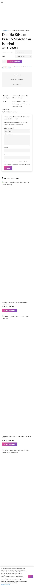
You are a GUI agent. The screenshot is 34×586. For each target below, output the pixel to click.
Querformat (4, 67)
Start (3, 30)
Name (6, 147)
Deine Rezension (8, 134)
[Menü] (2, 2)
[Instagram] (31, 2)
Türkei (6, 30)
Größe (3, 56)
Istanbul (29, 66)
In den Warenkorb (15, 61)
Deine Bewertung (9, 128)
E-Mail (6, 155)
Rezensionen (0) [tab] (17, 84)
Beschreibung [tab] (17, 75)
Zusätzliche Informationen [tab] (17, 79)
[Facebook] (29, 2)
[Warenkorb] (24, 2)
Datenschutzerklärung (5, 584)
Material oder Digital (7, 52)
